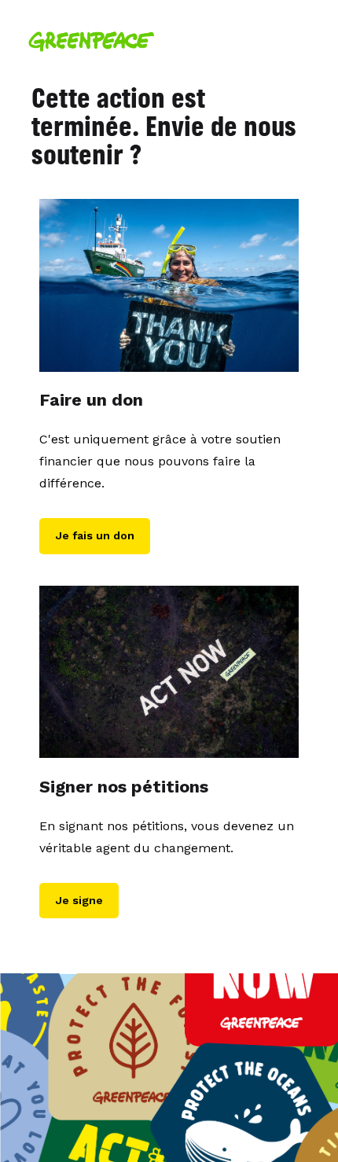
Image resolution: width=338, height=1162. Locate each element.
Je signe (79, 900)
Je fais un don (94, 535)
